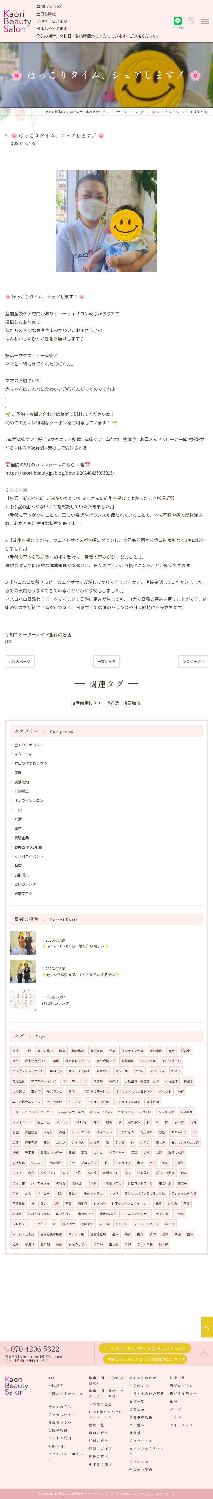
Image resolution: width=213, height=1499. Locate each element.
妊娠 (15, 1152)
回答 (106, 1163)
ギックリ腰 (76, 1234)
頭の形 (113, 1081)
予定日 (29, 1152)
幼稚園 (95, 1142)
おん (28, 1193)
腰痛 (62, 1050)
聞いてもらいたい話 (185, 1142)
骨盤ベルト (110, 1173)
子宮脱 (92, 1183)
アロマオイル (171, 1061)
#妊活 (113, 703)
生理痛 (113, 1244)
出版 (15, 1142)
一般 (18, 809)
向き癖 (98, 1081)
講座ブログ (23, 893)
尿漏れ (29, 1244)
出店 (140, 1163)
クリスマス (48, 1173)
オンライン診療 (98, 1102)
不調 (186, 1203)
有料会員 (96, 1050)
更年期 (45, 1244)
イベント (165, 1091)
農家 (153, 1234)
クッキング (166, 1112)
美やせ (73, 1091)
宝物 (84, 1152)
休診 (184, 1173)
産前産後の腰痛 (51, 1234)
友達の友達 (176, 1152)
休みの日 (37, 1163)
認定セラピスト (36, 1061)
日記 (72, 1152)
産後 (18, 772)
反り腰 (163, 1244)
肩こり (170, 1224)
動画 (18, 865)
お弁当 (179, 1163)
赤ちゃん (78, 1142)
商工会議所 (54, 1102)
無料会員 (56, 1071)
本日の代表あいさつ (30, 763)
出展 (153, 1163)
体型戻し (143, 1173)
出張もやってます (51, 28)
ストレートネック (146, 1224)
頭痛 (59, 1244)
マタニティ (23, 753)
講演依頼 (21, 782)
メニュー (43, 1193)
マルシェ (62, 1122)
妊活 (8, 641)
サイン (145, 1142)
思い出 (76, 1183)
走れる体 (134, 1122)
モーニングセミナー (136, 1214)
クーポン (75, 1102)
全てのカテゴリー (28, 744)
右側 (56, 1203)
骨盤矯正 (21, 791)
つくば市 (18, 1183)
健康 (158, 1203)
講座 (18, 828)
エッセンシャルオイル (28, 1071)
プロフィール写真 (87, 1122)
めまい (98, 1244)
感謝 (162, 1132)
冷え (128, 1173)
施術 (181, 1091)
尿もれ (48, 1132)
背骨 (193, 1122)
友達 (159, 1152)
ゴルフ (60, 1142)
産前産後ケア (106, 1061)
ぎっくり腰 (145, 1244)
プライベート (21, 1122)
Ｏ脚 (128, 1244)
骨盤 (15, 1132)
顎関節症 (87, 1224)
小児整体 (171, 1081)
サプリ (113, 1193)
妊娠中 (185, 1050)
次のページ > (193, 661)
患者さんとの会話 (183, 1193)
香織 (109, 1122)
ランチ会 (162, 1214)
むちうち (121, 1224)
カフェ (98, 1152)
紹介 (31, 1173)
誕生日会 (43, 1122)
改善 (62, 1132)
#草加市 (133, 703)
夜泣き (188, 1081)
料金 (59, 1193)
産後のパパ (107, 1214)
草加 (178, 1234)
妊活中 (176, 1071)
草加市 (36, 1091)
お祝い (179, 1214)
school (139, 1071)
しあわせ (100, 1203)
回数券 (73, 1193)
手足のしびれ (78, 1244)
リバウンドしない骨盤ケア (134, 1091)
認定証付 (18, 1081)
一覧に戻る (106, 661)
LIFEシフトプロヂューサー (130, 1203)
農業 (165, 1234)
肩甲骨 (179, 1122)
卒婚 (15, 1193)
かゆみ (120, 1142)
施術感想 (21, 875)
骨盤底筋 (31, 1132)
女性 (15, 1050)
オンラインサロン (28, 800)
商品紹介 (56, 1163)
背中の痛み (45, 1050)
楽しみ (160, 1142)
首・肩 (104, 1224)
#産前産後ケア (87, 703)
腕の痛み (78, 1050)
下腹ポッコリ (112, 1183)
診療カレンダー (27, 884)
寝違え (17, 1214)
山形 (140, 1234)
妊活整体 (18, 1163)
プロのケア (89, 1163)
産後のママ (86, 1214)
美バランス (54, 1091)
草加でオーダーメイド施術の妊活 (38, 634)
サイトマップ (181, 1424)
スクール (121, 1071)
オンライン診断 (79, 1071)
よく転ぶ (18, 1091)
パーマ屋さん (40, 1183)
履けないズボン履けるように (145, 1193)
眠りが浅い (64, 1214)
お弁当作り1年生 (28, 847)
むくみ (172, 1203)
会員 (112, 1050)
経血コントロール (140, 1183)
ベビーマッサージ (74, 1081)
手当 (72, 1163)
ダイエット (104, 1132)
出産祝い (40, 1224)
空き (65, 1173)
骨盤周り (103, 1071)
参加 (165, 1163)
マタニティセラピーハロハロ (32, 1112)
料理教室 (186, 1112)
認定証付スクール (77, 1061)
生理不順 (165, 1183)
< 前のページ (19, 661)
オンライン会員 (132, 1050)
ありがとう (179, 1132)
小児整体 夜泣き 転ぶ (142, 1081)
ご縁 (146, 1152)
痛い (44, 1203)
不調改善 (18, 1203)
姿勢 (128, 1234)
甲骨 (68, 1203)
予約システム (93, 1193)
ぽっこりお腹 (165, 1173)
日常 (47, 1142)
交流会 (182, 1183)
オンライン (123, 1163)
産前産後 (156, 1050)
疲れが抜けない (39, 1214)
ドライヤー (117, 1152)
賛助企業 (21, 837)
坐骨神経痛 (98, 1234)
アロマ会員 (148, 1061)
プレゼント (20, 1224)
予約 (78, 1173)
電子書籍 (31, 1142)
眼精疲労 (68, 1224)
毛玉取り (146, 1132)
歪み (115, 1234)
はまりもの (126, 1132)
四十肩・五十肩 (23, 1234)
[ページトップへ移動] (204, 1353)
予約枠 (92, 1173)
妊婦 (15, 1244)
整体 (190, 1234)
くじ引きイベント (28, 856)
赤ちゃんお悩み (101, 1112)
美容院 (60, 1183)
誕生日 (82, 1203)
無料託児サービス (96, 1091)
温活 (134, 1152)
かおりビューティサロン (135, 1112)
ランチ (17, 1173)
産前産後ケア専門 (71, 1112)
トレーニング (81, 1132)
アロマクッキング (43, 1081)
